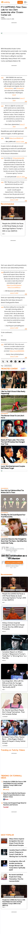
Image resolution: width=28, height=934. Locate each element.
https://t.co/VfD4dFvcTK (16, 138)
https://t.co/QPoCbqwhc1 (14, 285)
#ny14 (14, 95)
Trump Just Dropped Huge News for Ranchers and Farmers (14, 804)
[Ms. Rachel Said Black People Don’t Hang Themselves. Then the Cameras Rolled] (14, 700)
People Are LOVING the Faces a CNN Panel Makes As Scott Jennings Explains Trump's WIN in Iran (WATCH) (14, 784)
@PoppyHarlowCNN (18, 158)
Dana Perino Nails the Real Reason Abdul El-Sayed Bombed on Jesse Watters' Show (14, 795)
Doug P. (4, 631)
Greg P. (3, 17)
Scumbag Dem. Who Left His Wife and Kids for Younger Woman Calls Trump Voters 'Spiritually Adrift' (17, 866)
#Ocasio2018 (20, 88)
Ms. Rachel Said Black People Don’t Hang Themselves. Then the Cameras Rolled (13, 712)
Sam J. (3, 234)
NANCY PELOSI (8, 365)
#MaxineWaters (9, 88)
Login (20, 2)
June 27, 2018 (20, 141)
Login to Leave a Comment (14, 562)
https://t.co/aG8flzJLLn (14, 287)
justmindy (5, 716)
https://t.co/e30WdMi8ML (17, 351)
